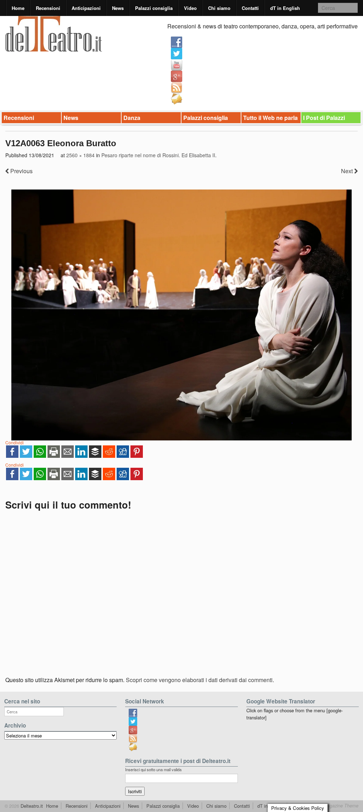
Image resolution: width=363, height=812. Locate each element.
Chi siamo (219, 8)
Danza (131, 118)
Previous (21, 171)
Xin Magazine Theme (336, 805)
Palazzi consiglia (154, 8)
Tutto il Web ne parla (270, 118)
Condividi (14, 442)
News (118, 8)
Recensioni (48, 8)
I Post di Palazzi (324, 118)
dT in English (285, 8)
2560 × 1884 (80, 155)
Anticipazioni (86, 8)
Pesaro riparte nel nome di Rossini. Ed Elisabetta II (158, 155)
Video (190, 8)
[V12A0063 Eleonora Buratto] (181, 315)
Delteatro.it (31, 805)
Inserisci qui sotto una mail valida (153, 769)
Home (18, 8)
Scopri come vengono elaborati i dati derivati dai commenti (199, 680)
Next (347, 171)
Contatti (250, 8)
